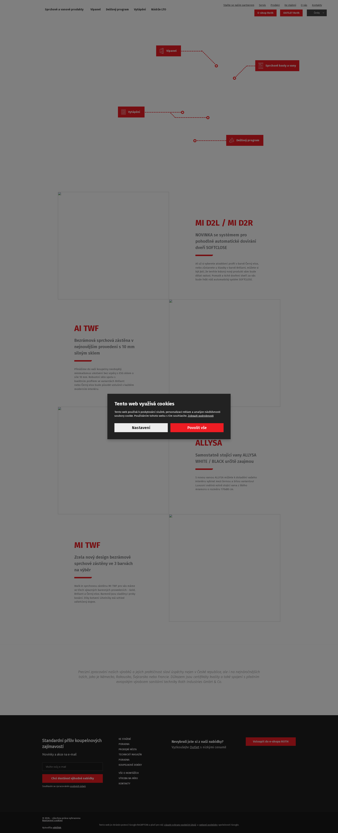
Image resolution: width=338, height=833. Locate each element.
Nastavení (141, 427)
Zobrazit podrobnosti (201, 415)
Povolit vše (197, 427)
